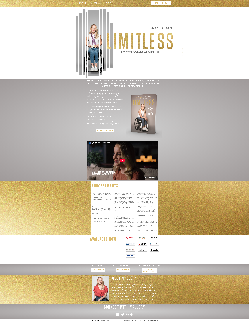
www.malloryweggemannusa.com (135, 301)
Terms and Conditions (125, 320)
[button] (161, 3)
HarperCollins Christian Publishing (107, 320)
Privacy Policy (117, 320)
